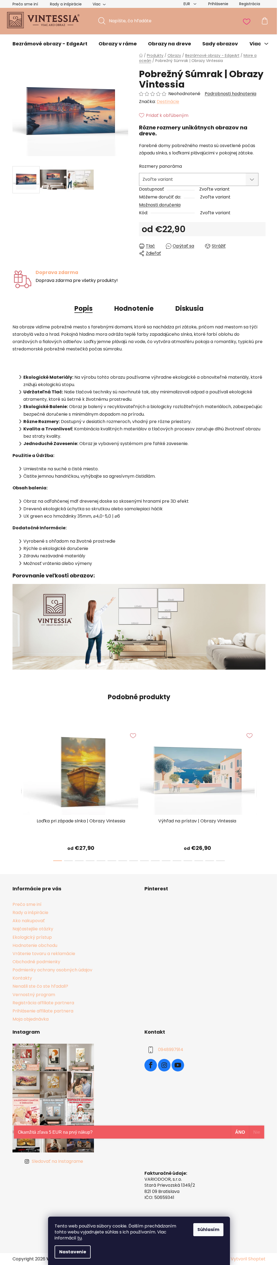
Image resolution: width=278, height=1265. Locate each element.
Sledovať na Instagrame (57, 1161)
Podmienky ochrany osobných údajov (52, 970)
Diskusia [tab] (189, 308)
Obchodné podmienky (36, 962)
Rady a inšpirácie (66, 4)
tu (79, 1238)
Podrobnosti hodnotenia (230, 94)
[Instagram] (164, 1065)
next (261, 793)
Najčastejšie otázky (32, 929)
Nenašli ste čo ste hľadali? (40, 986)
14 (209, 860)
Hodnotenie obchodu (34, 945)
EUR (187, 4)
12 (188, 860)
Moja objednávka (30, 1019)
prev (16, 793)
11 (177, 860)
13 (198, 860)
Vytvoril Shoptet (248, 1259)
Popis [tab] (83, 308)
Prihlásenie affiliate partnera (42, 1011)
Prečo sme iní (25, 4)
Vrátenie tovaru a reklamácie (43, 953)
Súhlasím (208, 1229)
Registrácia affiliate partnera (43, 1003)
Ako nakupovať (28, 921)
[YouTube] (178, 1065)
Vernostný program (33, 995)
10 (166, 860)
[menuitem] (50, 44)
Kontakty (22, 978)
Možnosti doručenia (160, 205)
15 (220, 860)
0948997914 (170, 1049)
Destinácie (168, 101)
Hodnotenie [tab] (134, 308)
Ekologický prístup (32, 937)
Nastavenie (72, 1252)
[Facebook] (150, 1065)
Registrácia (249, 4)
